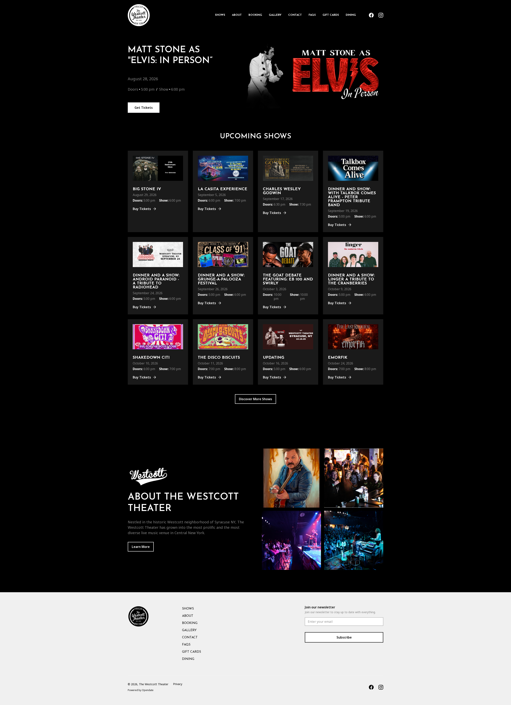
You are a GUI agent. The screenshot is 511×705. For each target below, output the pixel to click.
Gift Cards (331, 15)
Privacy (177, 684)
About (237, 15)
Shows (220, 15)
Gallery (275, 15)
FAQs (312, 15)
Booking (255, 15)
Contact (295, 15)
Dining (351, 15)
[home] (139, 15)
